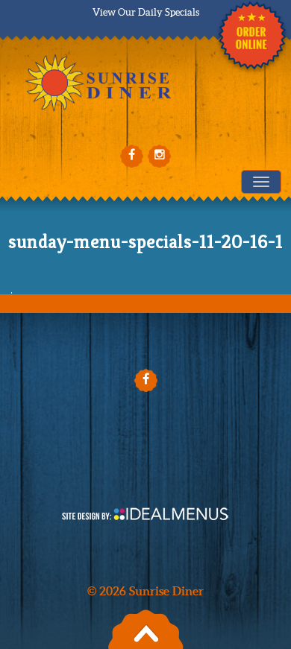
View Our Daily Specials (146, 12)
